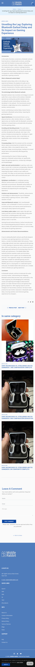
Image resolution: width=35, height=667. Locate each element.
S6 (2, 597)
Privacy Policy (5, 618)
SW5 (3, 591)
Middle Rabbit (14, 656)
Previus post (13, 307)
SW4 (3, 594)
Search (3, 588)
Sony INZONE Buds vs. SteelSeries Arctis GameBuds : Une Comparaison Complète (17, 366)
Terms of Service (6, 624)
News (19, 9)
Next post (21, 307)
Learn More (20, 662)
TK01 (3, 600)
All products (5, 603)
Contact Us (4, 642)
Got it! (6, 664)
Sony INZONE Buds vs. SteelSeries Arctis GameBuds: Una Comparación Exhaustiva (17, 417)
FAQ (3, 639)
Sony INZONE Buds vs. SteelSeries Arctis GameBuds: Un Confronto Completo (17, 468)
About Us (4, 612)
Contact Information (7, 615)
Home (14, 9)
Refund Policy (5, 621)
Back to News (18, 535)
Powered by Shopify (24, 656)
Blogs (3, 627)
